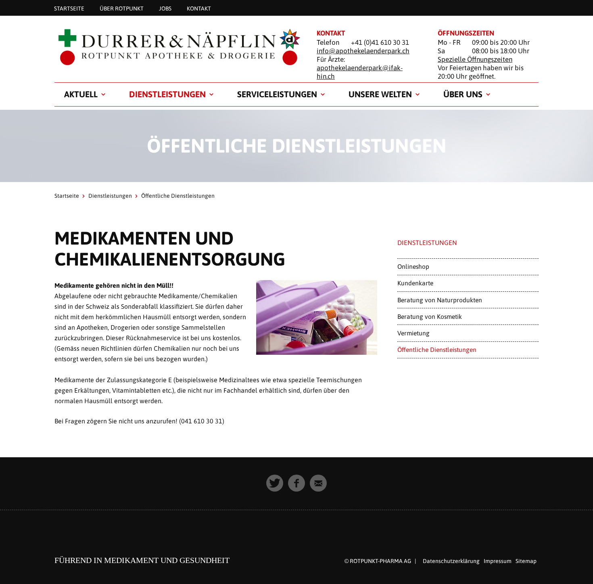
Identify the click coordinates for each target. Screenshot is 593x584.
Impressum (498, 561)
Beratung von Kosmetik (429, 316)
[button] (274, 483)
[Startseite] (175, 47)
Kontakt (199, 8)
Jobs (165, 8)
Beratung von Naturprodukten (439, 300)
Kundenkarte (415, 283)
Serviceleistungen (277, 94)
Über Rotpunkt (122, 8)
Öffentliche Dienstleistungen (436, 349)
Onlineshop (413, 266)
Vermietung (413, 333)
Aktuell (81, 94)
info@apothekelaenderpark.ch (363, 51)
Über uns (462, 94)
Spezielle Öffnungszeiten (475, 59)
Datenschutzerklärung (451, 561)
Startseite (69, 8)
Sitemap (526, 561)
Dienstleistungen (167, 94)
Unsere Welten (380, 94)
